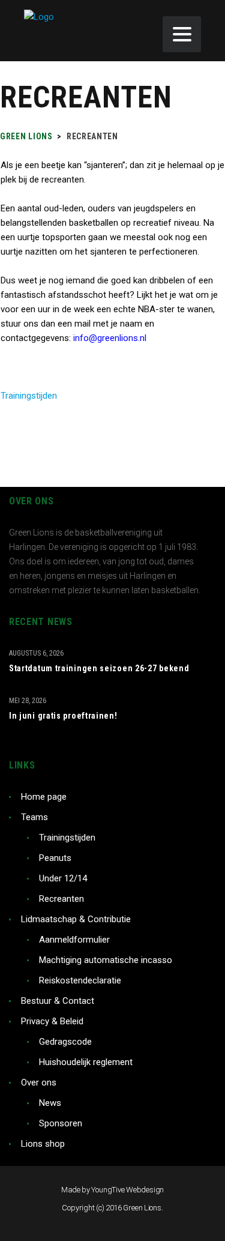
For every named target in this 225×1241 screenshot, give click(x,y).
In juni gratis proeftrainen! (63, 715)
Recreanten (61, 898)
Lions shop (43, 1143)
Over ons (38, 1082)
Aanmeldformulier (74, 939)
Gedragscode (65, 1041)
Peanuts (55, 858)
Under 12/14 (63, 878)
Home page (44, 796)
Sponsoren (60, 1123)
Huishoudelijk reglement (86, 1062)
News (50, 1103)
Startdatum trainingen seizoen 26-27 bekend (99, 668)
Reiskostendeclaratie (80, 980)
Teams (34, 817)
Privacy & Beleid (52, 1021)
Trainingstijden (29, 395)
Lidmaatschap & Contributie (76, 919)
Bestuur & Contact (57, 1000)
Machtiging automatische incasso (105, 960)
